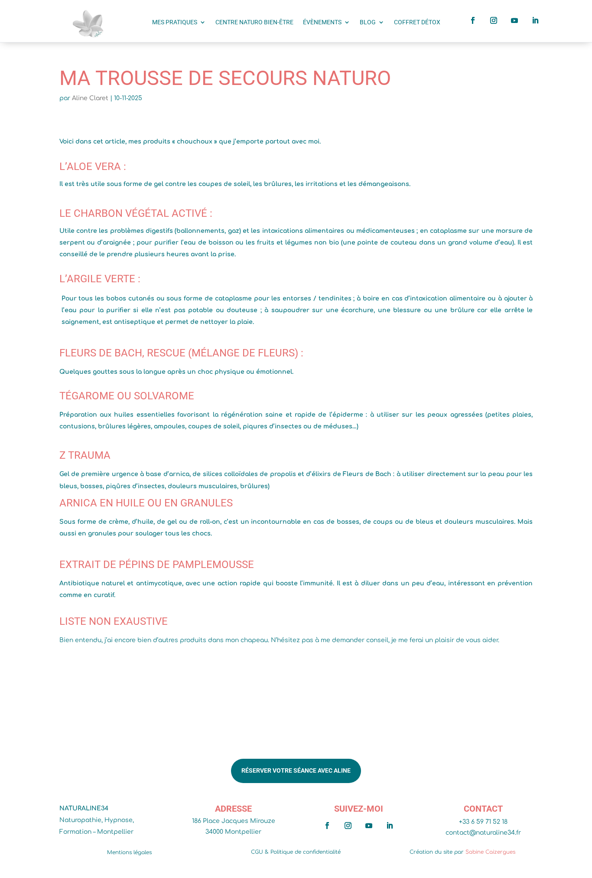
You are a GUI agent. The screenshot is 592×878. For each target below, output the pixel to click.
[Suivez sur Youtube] (514, 20)
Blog (368, 22)
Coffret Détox (417, 22)
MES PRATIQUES (174, 22)
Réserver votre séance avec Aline (296, 770)
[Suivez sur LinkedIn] (535, 20)
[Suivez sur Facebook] (472, 20)
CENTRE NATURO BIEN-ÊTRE (254, 22)
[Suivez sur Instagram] (493, 20)
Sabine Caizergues (490, 852)
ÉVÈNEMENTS (322, 22)
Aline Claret (90, 98)
